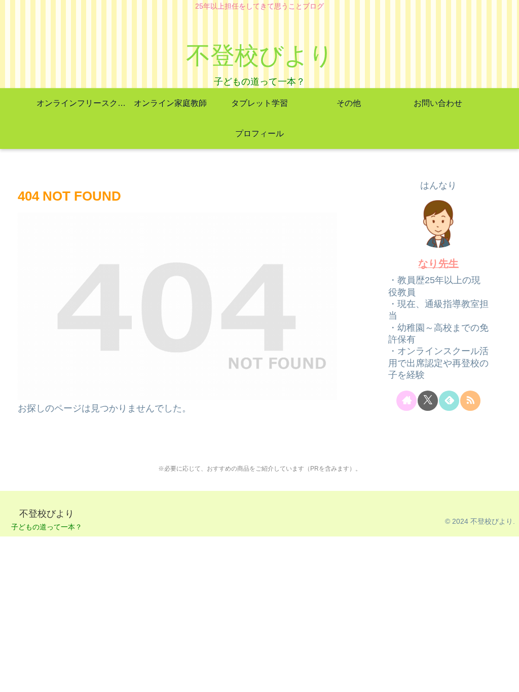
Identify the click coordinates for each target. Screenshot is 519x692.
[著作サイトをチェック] (406, 401)
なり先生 (438, 263)
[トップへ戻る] (504, 677)
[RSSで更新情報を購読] (470, 401)
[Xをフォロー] (428, 401)
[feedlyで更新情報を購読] (449, 401)
